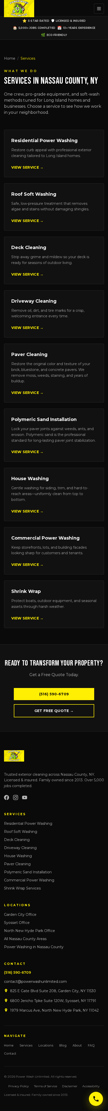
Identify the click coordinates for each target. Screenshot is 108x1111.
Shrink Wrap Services (22, 888)
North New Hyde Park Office (29, 930)
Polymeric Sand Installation (28, 872)
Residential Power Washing (28, 823)
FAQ (91, 1045)
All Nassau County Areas (25, 939)
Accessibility (91, 1086)
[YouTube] (24, 797)
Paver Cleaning (17, 864)
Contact (10, 1053)
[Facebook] (6, 797)
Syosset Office (17, 922)
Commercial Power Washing (29, 880)
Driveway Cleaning (20, 848)
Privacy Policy (18, 1086)
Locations (45, 1045)
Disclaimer (69, 1086)
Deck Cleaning (17, 839)
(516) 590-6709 (54, 694)
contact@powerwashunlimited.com (35, 981)
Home (9, 58)
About (77, 1045)
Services (26, 1045)
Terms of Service (45, 1086)
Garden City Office (20, 914)
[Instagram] (15, 797)
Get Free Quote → (54, 710)
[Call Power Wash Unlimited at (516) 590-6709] (96, 1099)
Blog (63, 1045)
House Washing (18, 856)
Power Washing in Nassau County (34, 947)
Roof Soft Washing (20, 831)
